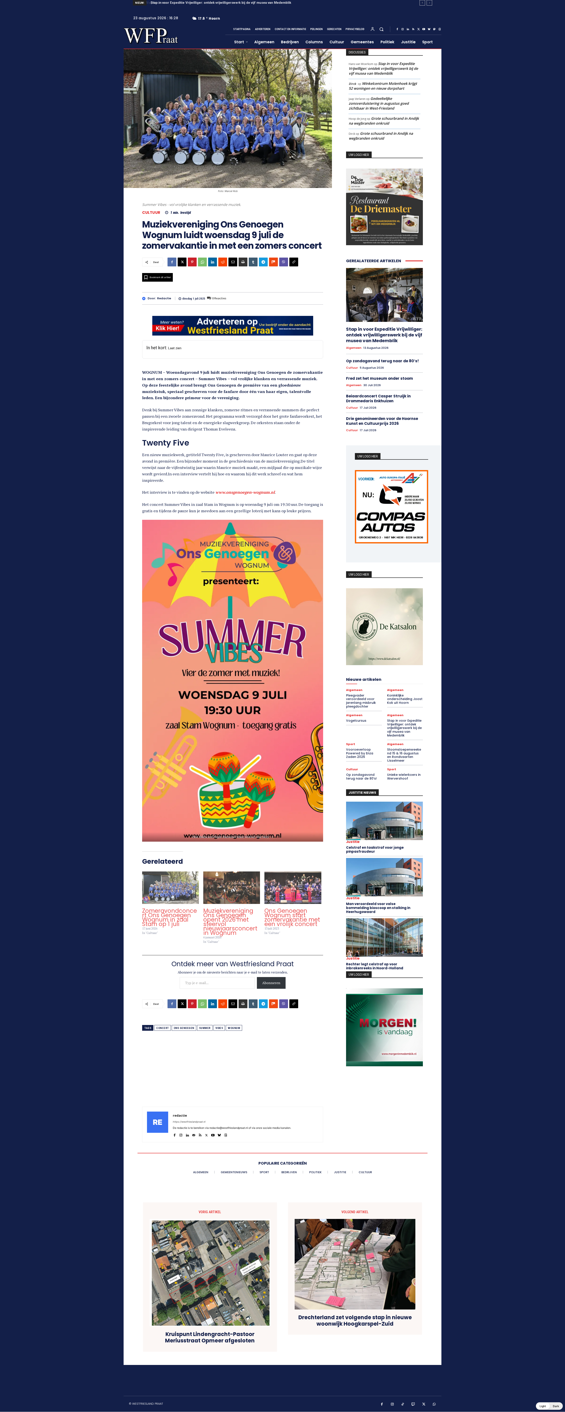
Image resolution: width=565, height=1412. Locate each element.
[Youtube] (423, 29)
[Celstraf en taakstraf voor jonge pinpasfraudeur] (384, 823)
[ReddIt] (222, 262)
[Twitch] (413, 1404)
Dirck (352, 84)
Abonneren (271, 982)
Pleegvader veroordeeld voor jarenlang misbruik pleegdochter (361, 703)
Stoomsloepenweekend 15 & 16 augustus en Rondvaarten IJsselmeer (404, 757)
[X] (418, 29)
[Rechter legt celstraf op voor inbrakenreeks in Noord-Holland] (384, 940)
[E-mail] (232, 262)
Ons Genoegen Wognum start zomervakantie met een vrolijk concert (292, 917)
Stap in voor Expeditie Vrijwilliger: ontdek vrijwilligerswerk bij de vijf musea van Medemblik (383, 68)
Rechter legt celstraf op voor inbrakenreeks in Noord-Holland (374, 968)
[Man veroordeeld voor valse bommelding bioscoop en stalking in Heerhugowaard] (384, 879)
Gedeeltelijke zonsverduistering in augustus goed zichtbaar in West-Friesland (379, 103)
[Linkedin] (408, 29)
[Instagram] (402, 29)
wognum (234, 1028)
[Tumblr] (253, 262)
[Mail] (193, 1134)
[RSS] (413, 29)
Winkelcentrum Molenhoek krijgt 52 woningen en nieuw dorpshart (383, 86)
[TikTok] (403, 1404)
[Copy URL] (293, 262)
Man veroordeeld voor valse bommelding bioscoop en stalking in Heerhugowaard (378, 910)
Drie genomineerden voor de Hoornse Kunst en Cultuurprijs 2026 (382, 421)
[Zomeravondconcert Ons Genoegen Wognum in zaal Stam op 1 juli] (170, 887)
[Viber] (283, 262)
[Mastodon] (434, 29)
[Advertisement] (232, 1076)
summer (205, 1028)
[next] (429, 3)
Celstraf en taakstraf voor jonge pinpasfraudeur (375, 852)
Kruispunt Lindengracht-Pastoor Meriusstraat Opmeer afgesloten (210, 1337)
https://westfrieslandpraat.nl (189, 1121)
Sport (350, 746)
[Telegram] (263, 262)
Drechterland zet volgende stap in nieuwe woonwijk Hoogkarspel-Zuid (355, 1320)
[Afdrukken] (243, 262)
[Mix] (273, 262)
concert (162, 1028)
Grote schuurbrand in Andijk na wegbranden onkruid (384, 121)
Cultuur (151, 212)
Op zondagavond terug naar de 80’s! (382, 361)
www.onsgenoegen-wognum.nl (245, 492)
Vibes (219, 1028)
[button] (381, 29)
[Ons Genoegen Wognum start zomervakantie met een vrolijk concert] (292, 887)
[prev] (422, 3)
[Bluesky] (429, 29)
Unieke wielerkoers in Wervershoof (404, 779)
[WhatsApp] (202, 262)
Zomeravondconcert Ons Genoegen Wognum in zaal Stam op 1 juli (169, 917)
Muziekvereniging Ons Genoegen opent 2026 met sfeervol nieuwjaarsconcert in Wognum (230, 922)
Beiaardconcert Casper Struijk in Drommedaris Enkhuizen (378, 398)
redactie (164, 298)
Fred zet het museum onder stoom (379, 378)
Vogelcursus (356, 723)
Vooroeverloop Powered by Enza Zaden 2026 (185, 3)
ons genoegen (184, 1028)
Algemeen (354, 348)
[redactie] (145, 298)
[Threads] (439, 29)
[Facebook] (397, 29)
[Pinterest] (192, 262)
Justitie (353, 844)
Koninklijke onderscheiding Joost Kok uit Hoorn (404, 702)
